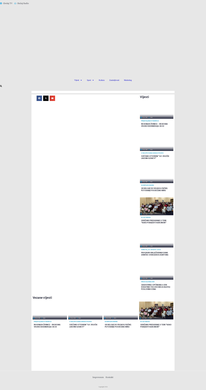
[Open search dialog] (1, 86)
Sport (89, 80)
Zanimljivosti (114, 80)
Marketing (128, 80)
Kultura (102, 80)
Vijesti (76, 80)
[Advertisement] (99, 112)
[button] (39, 98)
